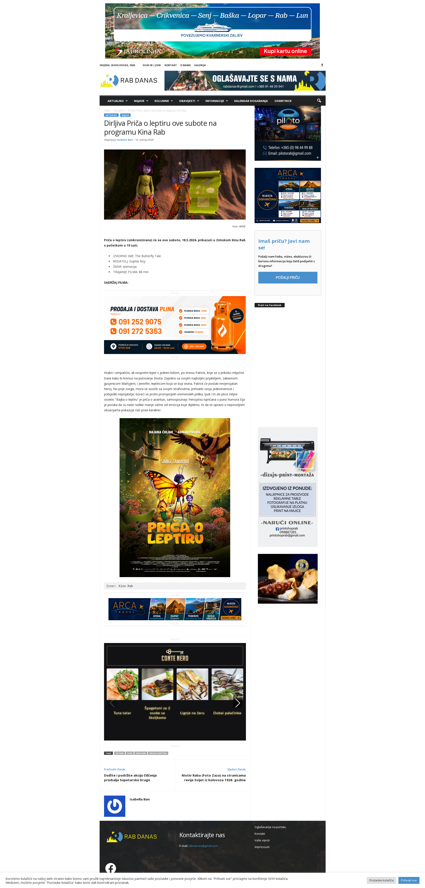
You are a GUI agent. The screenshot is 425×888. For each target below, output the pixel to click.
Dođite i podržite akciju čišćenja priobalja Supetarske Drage (130, 777)
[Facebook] (322, 65)
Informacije (214, 101)
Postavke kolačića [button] (381, 880)
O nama (185, 65)
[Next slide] (237, 703)
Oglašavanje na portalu (270, 827)
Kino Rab (141, 753)
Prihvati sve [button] (409, 880)
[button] (319, 101)
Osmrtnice (283, 101)
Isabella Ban (125, 139)
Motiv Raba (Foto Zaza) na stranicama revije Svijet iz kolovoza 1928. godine (214, 777)
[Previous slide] (112, 703)
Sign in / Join (152, 65)
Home (107, 110)
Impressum (262, 847)
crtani (120, 753)
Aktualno (116, 101)
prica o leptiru (158, 753)
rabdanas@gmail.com (203, 846)
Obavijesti (187, 101)
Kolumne (162, 101)
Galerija (200, 65)
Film (129, 753)
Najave (139, 101)
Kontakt (170, 65)
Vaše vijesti (262, 840)
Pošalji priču (288, 277)
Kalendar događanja (251, 101)
